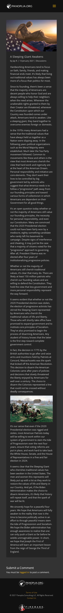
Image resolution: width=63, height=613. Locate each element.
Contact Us (31, 598)
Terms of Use (31, 592)
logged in (24, 572)
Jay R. (15, 60)
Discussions (41, 60)
